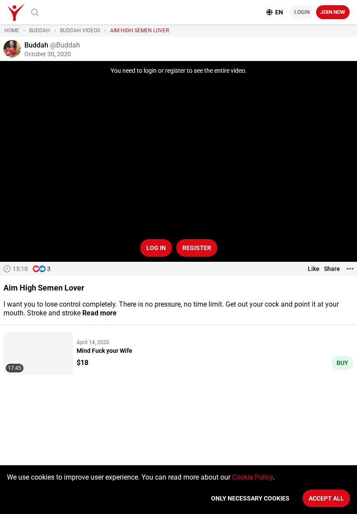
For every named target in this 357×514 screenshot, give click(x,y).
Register (196, 247)
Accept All (326, 498)
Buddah (39, 30)
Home (11, 30)
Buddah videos (80, 30)
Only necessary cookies (250, 498)
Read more (99, 313)
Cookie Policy (252, 477)
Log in (156, 247)
